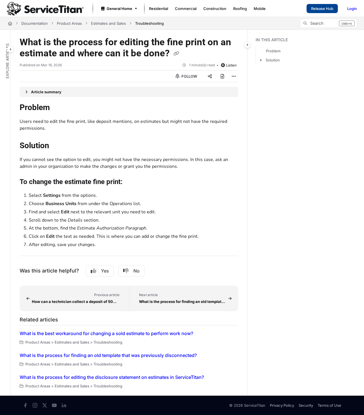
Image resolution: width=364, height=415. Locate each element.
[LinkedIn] (64, 405)
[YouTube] (54, 405)
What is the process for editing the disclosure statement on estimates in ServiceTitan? (112, 377)
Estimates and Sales (108, 23)
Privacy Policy (282, 405)
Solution (273, 60)
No (136, 271)
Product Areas (69, 23)
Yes (105, 271)
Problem (273, 51)
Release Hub (322, 8)
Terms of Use (329, 405)
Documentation (34, 23)
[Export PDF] (222, 76)
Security (306, 405)
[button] (328, 23)
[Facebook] (25, 405)
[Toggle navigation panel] (10, 49)
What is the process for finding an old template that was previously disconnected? (108, 355)
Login (352, 8)
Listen (231, 65)
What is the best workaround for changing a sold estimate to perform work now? (106, 333)
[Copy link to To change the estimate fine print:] (131, 182)
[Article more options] (233, 76)
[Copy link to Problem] (58, 108)
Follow (189, 76)
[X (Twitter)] (44, 405)
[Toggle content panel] (247, 44)
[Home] (45, 8)
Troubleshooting (149, 23)
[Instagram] (35, 405)
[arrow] (260, 60)
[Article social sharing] (209, 76)
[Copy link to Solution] (58, 146)
